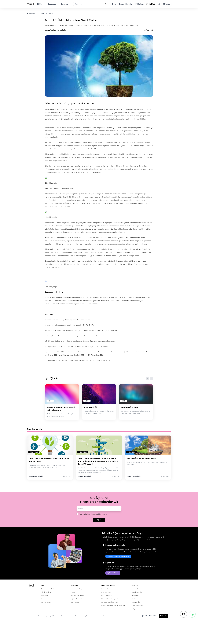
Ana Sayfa (33, 13)
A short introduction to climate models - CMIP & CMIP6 (72, 325)
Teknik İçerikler (46, 592)
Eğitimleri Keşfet (113, 573)
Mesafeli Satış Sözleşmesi (109, 599)
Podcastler (44, 599)
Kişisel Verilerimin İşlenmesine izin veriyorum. (93, 514)
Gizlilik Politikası (106, 595)
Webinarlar (44, 595)
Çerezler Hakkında (149, 616)
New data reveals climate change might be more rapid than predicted (79, 336)
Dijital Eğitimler (137, 592)
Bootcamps (136, 599)
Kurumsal (135, 589)
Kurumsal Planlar (137, 605)
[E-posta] (183, 614)
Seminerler (135, 595)
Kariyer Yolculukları (77, 595)
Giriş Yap (166, 4)
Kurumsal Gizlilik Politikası (109, 602)
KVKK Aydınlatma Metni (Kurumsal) (113, 605)
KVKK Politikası (106, 592)
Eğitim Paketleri (76, 599)
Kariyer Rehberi (46, 602)
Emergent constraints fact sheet (102, 341)
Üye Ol (99, 520)
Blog (42, 13)
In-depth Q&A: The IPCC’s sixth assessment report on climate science (83, 360)
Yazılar (51, 13)
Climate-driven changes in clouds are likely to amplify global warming (89, 330)
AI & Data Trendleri (47, 589)
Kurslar (73, 592)
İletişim (134, 609)
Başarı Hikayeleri (126, 4)
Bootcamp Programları (79, 589)
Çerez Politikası (106, 589)
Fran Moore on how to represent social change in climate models (82, 346)
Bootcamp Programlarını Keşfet (118, 556)
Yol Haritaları (75, 602)
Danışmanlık (136, 602)
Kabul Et (163, 616)
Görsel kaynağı (51, 183)
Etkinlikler (139, 4)
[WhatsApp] (192, 614)
